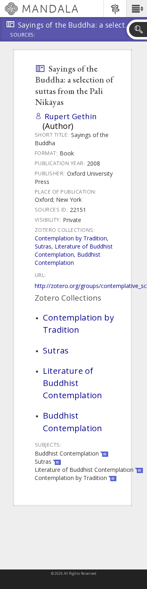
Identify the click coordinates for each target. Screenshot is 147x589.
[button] (136, 8)
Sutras (43, 246)
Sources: (23, 35)
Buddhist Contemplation (67, 258)
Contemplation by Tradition (71, 238)
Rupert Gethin (71, 116)
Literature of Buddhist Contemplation (74, 250)
